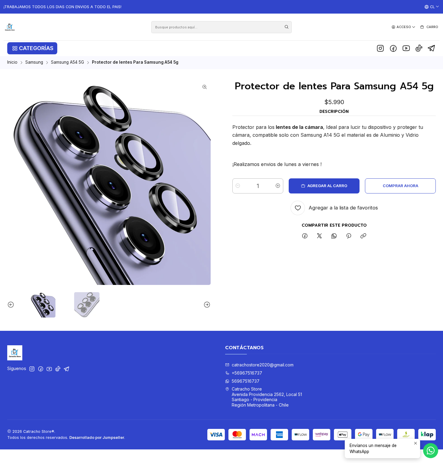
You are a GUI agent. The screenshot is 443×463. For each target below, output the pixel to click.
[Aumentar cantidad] (278, 186)
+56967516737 (247, 372)
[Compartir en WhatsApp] (334, 236)
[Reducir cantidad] (238, 186)
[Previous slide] (11, 305)
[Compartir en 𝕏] (319, 236)
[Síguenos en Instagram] (380, 48)
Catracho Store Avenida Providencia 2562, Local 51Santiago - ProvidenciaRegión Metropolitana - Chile (267, 396)
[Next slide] (206, 305)
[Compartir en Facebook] (305, 236)
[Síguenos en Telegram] (432, 48)
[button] (32, 48)
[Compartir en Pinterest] (349, 236)
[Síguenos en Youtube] (406, 48)
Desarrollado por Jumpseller (96, 437)
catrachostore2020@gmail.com (263, 364)
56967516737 (245, 381)
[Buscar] (286, 27)
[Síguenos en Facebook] (393, 48)
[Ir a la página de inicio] (10, 27)
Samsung (34, 62)
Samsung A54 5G (67, 62)
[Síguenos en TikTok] (419, 48)
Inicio (12, 62)
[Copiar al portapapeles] (363, 236)
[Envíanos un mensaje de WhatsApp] (430, 450)
